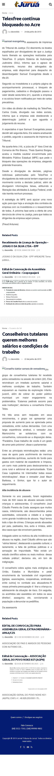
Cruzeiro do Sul (15, 328)
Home (4, 13)
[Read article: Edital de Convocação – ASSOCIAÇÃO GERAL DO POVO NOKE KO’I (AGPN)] (27, 679)
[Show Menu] (3, 4)
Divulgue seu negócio (33, 717)
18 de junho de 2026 (25, 250)
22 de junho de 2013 (32, 359)
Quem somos (16, 717)
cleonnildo (15, 32)
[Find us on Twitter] (24, 747)
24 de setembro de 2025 (27, 664)
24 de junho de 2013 (32, 32)
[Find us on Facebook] (20, 747)
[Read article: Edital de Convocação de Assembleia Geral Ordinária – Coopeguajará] (27, 292)
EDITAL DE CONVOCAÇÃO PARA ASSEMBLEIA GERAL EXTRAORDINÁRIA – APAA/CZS (26, 629)
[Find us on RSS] (32, 747)
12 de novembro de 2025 (27, 637)
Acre (11, 13)
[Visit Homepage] (27, 4)
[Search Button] (50, 4)
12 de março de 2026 (25, 277)
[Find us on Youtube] (28, 747)
